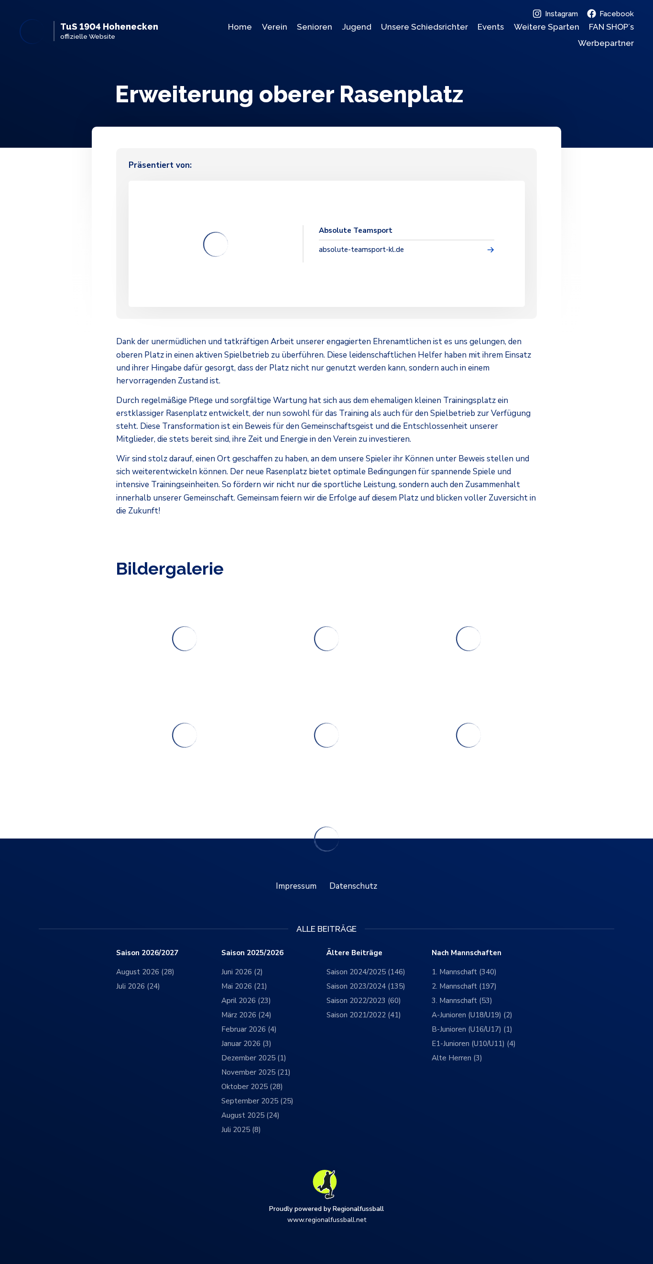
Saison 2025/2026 (252, 953)
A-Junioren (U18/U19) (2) (472, 1015)
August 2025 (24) (250, 1115)
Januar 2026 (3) (246, 1043)
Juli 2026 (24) (138, 986)
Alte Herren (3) (457, 1058)
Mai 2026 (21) (244, 986)
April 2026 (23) (246, 1000)
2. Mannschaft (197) (464, 986)
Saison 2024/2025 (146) (365, 972)
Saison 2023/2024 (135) (365, 986)
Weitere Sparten (546, 27)
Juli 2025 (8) (241, 1129)
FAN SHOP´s (611, 27)
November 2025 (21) (256, 1072)
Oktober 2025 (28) (252, 1086)
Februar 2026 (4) (249, 1029)
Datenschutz (353, 886)
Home (240, 27)
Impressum (296, 886)
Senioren (314, 27)
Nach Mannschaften (466, 953)
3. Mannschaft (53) (462, 1000)
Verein (274, 27)
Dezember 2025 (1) (253, 1058)
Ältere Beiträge (354, 953)
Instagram (561, 14)
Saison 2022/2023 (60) (363, 1000)
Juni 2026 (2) (242, 972)
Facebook (616, 14)
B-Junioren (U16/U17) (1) (472, 1029)
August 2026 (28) (145, 972)
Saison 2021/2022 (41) (363, 1015)
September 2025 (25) (257, 1101)
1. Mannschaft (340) (464, 972)
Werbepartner (606, 43)
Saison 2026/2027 (147, 953)
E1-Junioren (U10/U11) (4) (474, 1043)
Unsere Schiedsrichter (424, 27)
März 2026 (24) (246, 1015)
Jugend (356, 27)
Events (491, 27)
